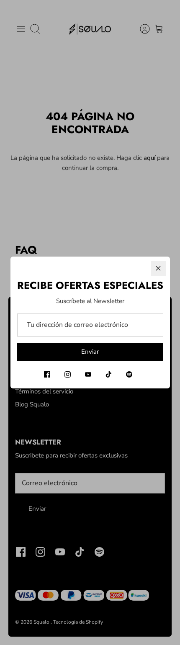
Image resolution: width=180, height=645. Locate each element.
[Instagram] (67, 374)
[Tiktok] (108, 374)
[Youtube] (88, 374)
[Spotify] (129, 374)
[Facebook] (47, 374)
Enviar (90, 351)
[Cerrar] (158, 268)
